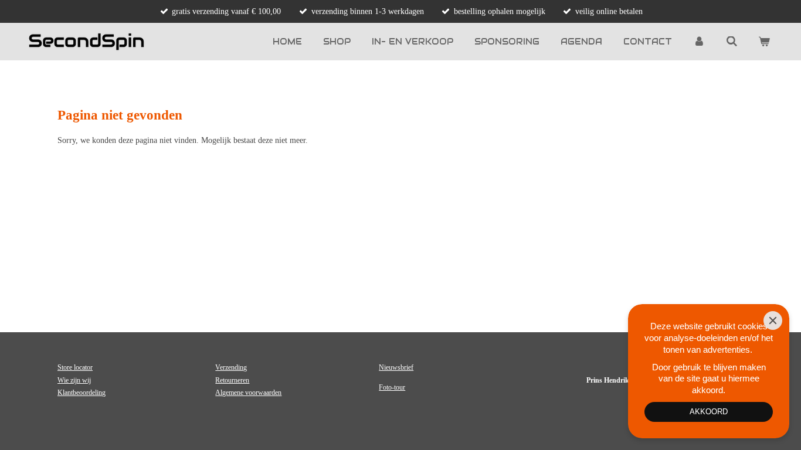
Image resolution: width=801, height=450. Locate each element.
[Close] (772, 320)
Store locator (75, 367)
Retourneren (232, 380)
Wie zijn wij (74, 380)
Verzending (231, 367)
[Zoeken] (731, 41)
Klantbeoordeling (81, 392)
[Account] (698, 41)
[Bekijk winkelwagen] (764, 41)
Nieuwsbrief (396, 367)
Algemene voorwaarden (248, 392)
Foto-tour (392, 387)
